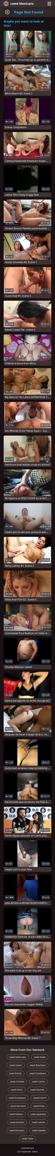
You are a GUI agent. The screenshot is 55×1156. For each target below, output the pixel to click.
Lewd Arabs (40, 1057)
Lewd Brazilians (38, 1065)
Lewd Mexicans (22, 4)
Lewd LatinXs (38, 1122)
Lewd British (15, 1073)
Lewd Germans (18, 1106)
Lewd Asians (15, 1065)
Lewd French (39, 1097)
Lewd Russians (16, 1130)
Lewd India (39, 1106)
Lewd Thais (27, 1138)
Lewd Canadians (37, 1073)
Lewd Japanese (38, 1114)
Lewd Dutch (17, 1089)
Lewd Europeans (17, 1097)
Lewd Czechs (38, 1081)
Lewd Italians (16, 1114)
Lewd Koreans (17, 1122)
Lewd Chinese (17, 1081)
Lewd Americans (17, 1057)
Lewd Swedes (39, 1130)
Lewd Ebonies (37, 1089)
